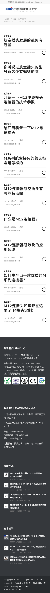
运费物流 (27, 583)
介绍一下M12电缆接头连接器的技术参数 (23, 99)
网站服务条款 (37, 583)
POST (21, 586)
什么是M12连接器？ (21, 219)
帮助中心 (14, 586)
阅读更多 (44, 53)
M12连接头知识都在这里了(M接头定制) (23, 308)
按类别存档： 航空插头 (15, 18)
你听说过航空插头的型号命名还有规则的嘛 (23, 69)
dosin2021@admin (12, 83)
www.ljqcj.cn (16, 438)
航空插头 (8, 36)
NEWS (27, 586)
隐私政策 (18, 583)
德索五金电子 (30, 53)
